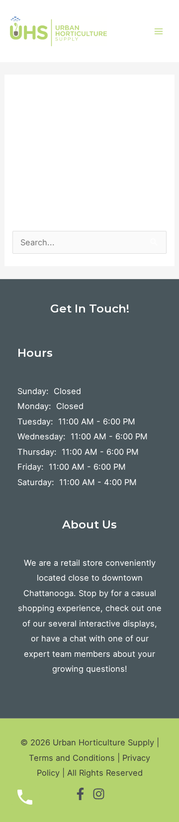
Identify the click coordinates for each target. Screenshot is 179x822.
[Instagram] (98, 794)
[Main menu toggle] (158, 31)
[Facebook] (80, 794)
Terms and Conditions (72, 758)
